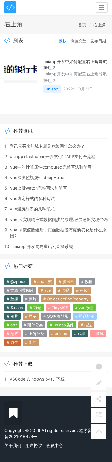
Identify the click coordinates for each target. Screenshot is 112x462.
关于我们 (12, 445)
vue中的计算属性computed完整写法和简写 (51, 166)
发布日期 (98, 40)
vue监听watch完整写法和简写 (38, 187)
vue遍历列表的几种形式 (32, 208)
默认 (63, 40)
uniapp (52, 89)
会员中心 (54, 445)
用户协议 (33, 445)
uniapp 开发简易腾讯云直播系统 (42, 246)
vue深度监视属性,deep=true (37, 177)
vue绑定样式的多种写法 (32, 198)
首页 (82, 24)
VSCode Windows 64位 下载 (37, 378)
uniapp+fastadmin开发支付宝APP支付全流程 (52, 156)
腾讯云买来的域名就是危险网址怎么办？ (47, 146)
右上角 (99, 24)
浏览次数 (78, 40)
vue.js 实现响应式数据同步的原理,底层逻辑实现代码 (59, 219)
